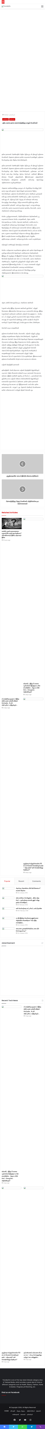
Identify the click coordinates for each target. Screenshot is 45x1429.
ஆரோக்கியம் (31, 1411)
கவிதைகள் (15, 1414)
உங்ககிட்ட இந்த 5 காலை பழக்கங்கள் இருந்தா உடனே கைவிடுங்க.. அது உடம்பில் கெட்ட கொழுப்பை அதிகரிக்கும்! (31, 687)
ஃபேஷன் (12, 1411)
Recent (21, 881)
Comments (36, 881)
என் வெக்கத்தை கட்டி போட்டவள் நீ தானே (29, 908)
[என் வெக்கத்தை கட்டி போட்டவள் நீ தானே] (8, 911)
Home (6, 115)
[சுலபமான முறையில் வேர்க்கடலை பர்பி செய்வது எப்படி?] (8, 931)
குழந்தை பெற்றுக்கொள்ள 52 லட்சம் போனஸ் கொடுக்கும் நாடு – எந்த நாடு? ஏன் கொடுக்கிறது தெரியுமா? (33, 866)
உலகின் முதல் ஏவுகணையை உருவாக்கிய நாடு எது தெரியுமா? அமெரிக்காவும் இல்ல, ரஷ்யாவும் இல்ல (12, 534)
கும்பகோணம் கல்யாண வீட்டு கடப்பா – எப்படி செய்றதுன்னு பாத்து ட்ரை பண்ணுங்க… (33, 1355)
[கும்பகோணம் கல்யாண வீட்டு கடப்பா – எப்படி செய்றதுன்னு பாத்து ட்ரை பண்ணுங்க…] (33, 1268)
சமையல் (23, 1414)
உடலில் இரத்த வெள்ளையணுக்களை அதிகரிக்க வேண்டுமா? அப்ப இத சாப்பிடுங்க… (27, 920)
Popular (7, 881)
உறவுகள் (38, 1411)
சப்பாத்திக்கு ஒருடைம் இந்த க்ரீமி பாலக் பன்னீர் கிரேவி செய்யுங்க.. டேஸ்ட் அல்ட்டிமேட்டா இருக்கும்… (10, 702)
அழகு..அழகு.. (21, 1411)
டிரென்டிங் (12, 115)
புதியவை (12, 119)
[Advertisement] (22, 33)
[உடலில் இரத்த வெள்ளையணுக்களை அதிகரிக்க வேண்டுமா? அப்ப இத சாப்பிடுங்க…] (8, 921)
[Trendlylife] (6, 6)
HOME (6, 1411)
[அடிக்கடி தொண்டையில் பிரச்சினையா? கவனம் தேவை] (8, 891)
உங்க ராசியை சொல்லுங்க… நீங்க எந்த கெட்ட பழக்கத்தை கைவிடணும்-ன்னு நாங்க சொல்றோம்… (27, 900)
